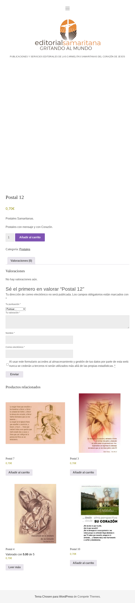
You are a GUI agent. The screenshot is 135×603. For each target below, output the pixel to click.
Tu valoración (13, 312)
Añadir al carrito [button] (19, 472)
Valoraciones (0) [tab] (21, 260)
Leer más (14, 567)
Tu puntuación (13, 304)
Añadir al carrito (30, 237)
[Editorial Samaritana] (67, 49)
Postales (24, 249)
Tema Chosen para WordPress (54, 596)
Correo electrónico (15, 347)
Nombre (10, 333)
